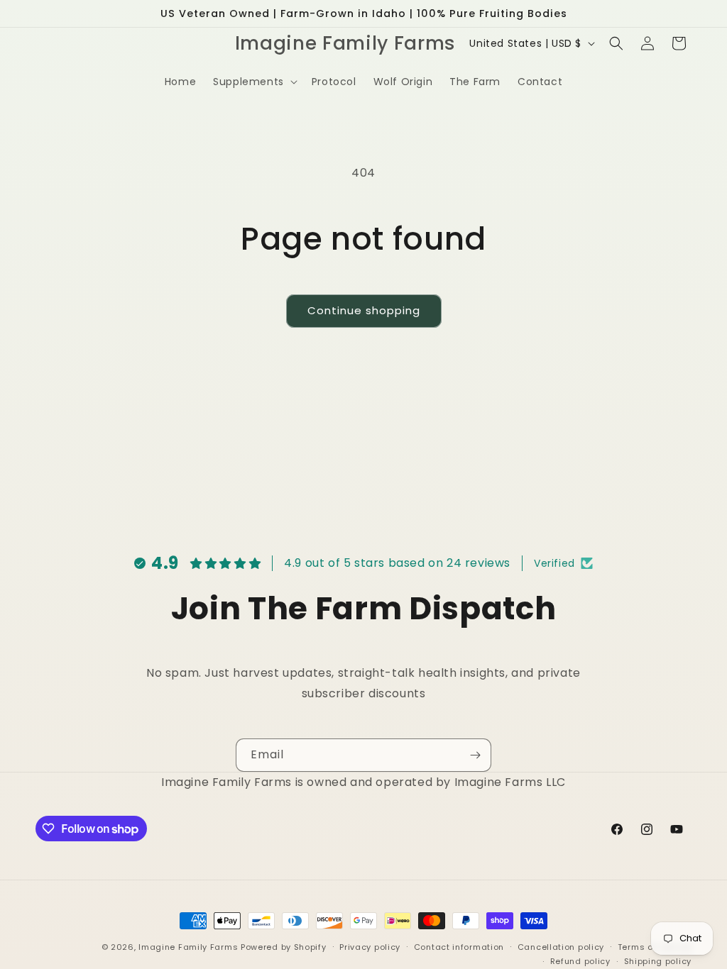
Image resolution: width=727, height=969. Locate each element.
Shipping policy (658, 961)
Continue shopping (363, 310)
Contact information (459, 947)
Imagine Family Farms (188, 947)
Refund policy (580, 961)
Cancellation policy (561, 947)
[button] (253, 81)
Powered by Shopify (284, 947)
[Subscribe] (475, 755)
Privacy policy (369, 947)
